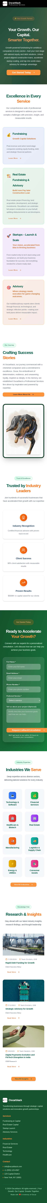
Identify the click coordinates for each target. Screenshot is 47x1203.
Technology (7, 1151)
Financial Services (10, 1144)
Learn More (13, 158)
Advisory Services (10, 1132)
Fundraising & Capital (11, 1121)
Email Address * (13, 673)
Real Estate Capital (10, 1125)
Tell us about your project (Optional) (21, 707)
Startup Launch (9, 1128)
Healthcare (7, 1155)
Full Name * (11, 662)
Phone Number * (13, 684)
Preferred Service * (14, 696)
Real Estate (7, 1147)
